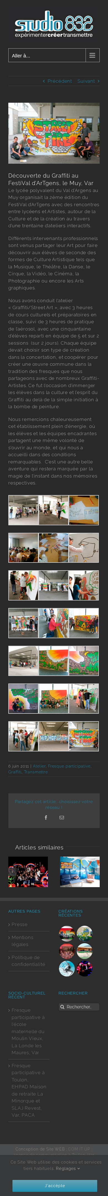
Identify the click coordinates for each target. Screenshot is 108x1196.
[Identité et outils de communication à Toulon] (66, 968)
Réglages (66, 1168)
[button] (12, 872)
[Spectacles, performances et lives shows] (66, 951)
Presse (20, 924)
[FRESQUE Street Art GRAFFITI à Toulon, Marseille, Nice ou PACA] (66, 933)
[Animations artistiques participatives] (84, 968)
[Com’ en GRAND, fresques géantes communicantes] (84, 951)
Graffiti (15, 772)
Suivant (86, 81)
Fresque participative (69, 766)
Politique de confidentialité (28, 961)
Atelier (39, 766)
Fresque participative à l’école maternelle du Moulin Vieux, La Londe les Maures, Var (28, 1031)
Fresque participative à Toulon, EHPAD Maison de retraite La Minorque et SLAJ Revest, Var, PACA (29, 1090)
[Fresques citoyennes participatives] (84, 933)
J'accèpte (55, 1186)
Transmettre (36, 772)
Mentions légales (23, 941)
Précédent (60, 81)
